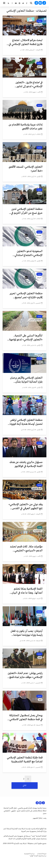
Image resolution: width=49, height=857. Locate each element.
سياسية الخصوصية (29, 854)
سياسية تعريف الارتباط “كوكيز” (38, 856)
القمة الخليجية (37, 531)
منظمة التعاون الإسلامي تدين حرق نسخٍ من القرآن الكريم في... (25, 211)
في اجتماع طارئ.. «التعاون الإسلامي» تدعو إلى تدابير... (28, 84)
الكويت (39, 109)
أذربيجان (39, 277)
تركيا (40, 699)
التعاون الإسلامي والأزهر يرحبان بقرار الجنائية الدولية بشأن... (26, 380)
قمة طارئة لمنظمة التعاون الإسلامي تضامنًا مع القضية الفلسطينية (24, 759)
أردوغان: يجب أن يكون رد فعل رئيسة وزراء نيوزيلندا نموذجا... (26, 633)
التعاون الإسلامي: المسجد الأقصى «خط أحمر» (25, 169)
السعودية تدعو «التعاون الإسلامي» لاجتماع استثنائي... (27, 253)
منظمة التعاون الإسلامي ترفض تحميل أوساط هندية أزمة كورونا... (25, 422)
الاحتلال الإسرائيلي (36, 488)
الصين (39, 657)
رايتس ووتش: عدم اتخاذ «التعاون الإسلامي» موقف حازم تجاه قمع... (24, 675)
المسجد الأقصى (37, 151)
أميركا (39, 573)
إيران (40, 446)
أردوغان (39, 615)
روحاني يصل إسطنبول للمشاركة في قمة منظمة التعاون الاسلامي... (24, 717)
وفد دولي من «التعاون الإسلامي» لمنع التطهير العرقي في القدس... (25, 506)
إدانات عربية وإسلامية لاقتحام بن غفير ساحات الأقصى (25, 126)
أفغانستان (38, 235)
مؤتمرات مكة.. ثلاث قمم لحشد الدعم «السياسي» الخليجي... (26, 548)
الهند (40, 404)
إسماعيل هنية (38, 24)
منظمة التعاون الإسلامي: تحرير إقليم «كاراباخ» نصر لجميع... (26, 295)
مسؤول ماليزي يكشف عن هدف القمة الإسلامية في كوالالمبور (26, 464)
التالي (24, 785)
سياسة (39, 21)
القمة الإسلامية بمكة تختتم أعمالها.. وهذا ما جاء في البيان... (26, 591)
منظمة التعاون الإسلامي (35, 320)
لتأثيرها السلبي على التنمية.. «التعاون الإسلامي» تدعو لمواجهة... (24, 337)
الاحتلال (39, 362)
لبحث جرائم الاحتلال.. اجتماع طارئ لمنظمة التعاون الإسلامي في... (24, 42)
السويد (39, 66)
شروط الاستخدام (41, 854)
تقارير (39, 527)
